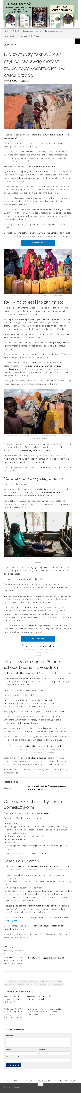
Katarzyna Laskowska (20, 81)
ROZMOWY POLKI (11, 31)
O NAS (8, 1081)
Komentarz (10, 1036)
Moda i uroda (27, 31)
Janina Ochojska (57, 981)
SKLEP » (37, 36)
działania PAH (23, 981)
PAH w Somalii (42, 984)
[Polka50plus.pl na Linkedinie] (75, 1088)
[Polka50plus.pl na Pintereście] (72, 1088)
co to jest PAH (13, 981)
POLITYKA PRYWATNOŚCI (65, 1081)
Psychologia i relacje (53, 31)
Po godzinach (9, 36)
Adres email (44, 1049)
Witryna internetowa (14, 1057)
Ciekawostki (10, 45)
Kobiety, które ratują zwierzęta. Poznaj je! (46, 958)
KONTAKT (18, 1081)
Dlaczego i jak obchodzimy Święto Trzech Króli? (57, 1012)
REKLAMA (30, 1081)
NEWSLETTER (25, 36)
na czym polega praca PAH (24, 984)
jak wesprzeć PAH (45, 981)
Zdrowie (39, 31)
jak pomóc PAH (33, 981)
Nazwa (9, 1049)
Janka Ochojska (9, 984)
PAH (35, 984)
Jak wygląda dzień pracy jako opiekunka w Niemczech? (36, 1012)
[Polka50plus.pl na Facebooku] (65, 1088)
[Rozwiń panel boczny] (77, 41)
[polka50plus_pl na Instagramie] (68, 1088)
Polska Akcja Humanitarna (56, 984)
